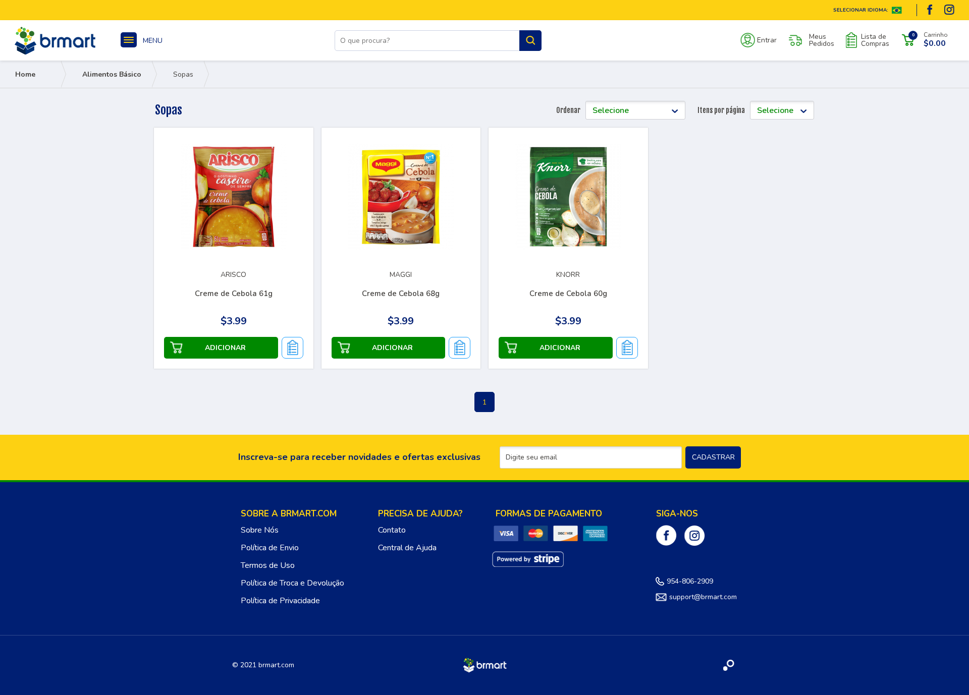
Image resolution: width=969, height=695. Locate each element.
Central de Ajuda (407, 547)
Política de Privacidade (280, 600)
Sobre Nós (260, 530)
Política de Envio (270, 547)
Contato (392, 530)
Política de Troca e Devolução (292, 583)
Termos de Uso (268, 565)
